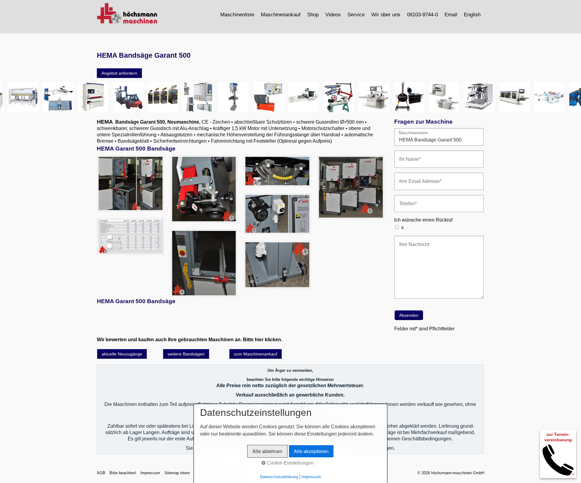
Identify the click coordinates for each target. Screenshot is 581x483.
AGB (101, 473)
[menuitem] (237, 14)
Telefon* (406, 200)
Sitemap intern (177, 473)
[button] (119, 73)
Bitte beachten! (123, 473)
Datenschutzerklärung (279, 477)
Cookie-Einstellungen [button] (289, 462)
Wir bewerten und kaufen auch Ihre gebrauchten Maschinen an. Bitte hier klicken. (189, 339)
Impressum (150, 473)
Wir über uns (385, 14)
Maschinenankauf (280, 14)
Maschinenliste (237, 14)
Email (451, 14)
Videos (333, 14)
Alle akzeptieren (311, 451)
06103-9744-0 (422, 14)
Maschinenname (413, 133)
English (472, 14)
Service (356, 14)
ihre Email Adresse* (416, 178)
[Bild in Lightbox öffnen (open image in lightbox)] (130, 183)
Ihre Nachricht (411, 241)
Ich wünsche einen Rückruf (423, 219)
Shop (313, 14)
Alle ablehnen (267, 451)
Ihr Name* (407, 155)
